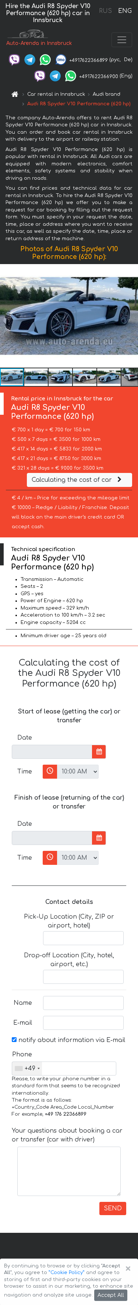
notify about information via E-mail (71, 1040)
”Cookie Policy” (67, 1272)
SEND (113, 1208)
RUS (105, 11)
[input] (52, 752)
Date (24, 737)
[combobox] (27, 1068)
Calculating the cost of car (73, 480)
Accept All (111, 1295)
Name (23, 1003)
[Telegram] (30, 59)
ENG (124, 11)
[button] (131, 316)
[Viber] (14, 59)
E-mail (22, 1023)
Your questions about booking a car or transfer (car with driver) (67, 1135)
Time (24, 771)
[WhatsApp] (45, 59)
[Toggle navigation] (122, 39)
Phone (22, 1054)
